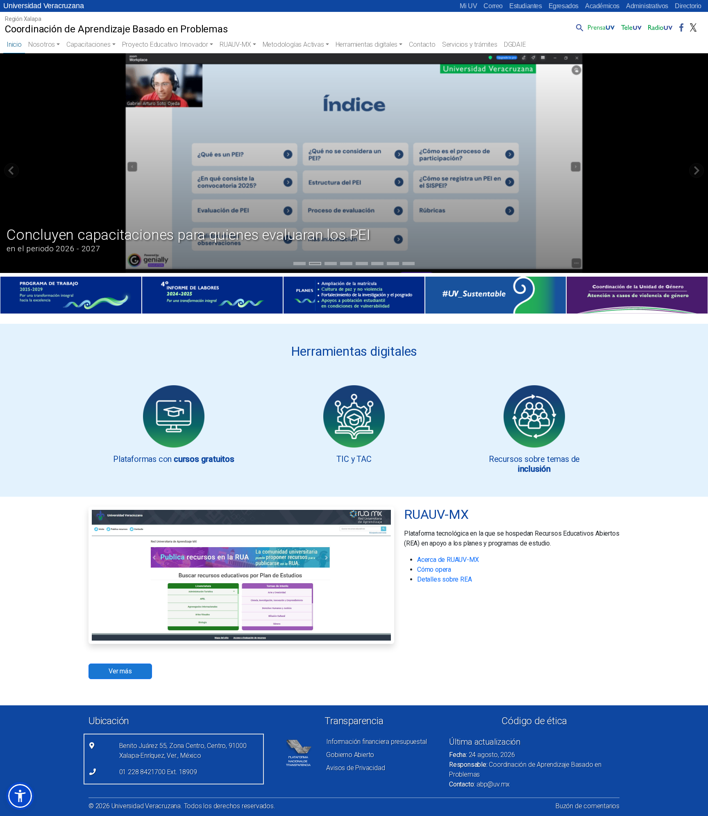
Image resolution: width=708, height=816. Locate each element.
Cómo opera (434, 569)
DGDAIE (515, 44)
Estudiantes (525, 5)
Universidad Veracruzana (43, 6)
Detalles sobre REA (444, 579)
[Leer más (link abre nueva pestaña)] (173, 416)
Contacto (422, 44)
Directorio (688, 5)
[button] (578, 27)
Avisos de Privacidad (355, 768)
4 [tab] (346, 264)
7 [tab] (393, 264)
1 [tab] (300, 264)
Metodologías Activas (293, 44)
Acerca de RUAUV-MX (448, 560)
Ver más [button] (120, 671)
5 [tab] (362, 264)
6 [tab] (377, 264)
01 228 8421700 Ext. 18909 (158, 772)
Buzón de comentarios (588, 806)
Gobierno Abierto (350, 755)
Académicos (602, 5)
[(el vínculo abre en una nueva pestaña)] (70, 295)
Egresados (564, 5)
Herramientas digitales (367, 44)
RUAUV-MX (235, 44)
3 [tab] (331, 264)
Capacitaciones (88, 44)
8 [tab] (409, 264)
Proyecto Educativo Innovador (165, 44)
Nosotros (41, 44)
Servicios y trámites (469, 44)
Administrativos (647, 5)
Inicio (14, 44)
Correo (493, 5)
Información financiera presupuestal (376, 742)
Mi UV (468, 5)
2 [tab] (315, 264)
